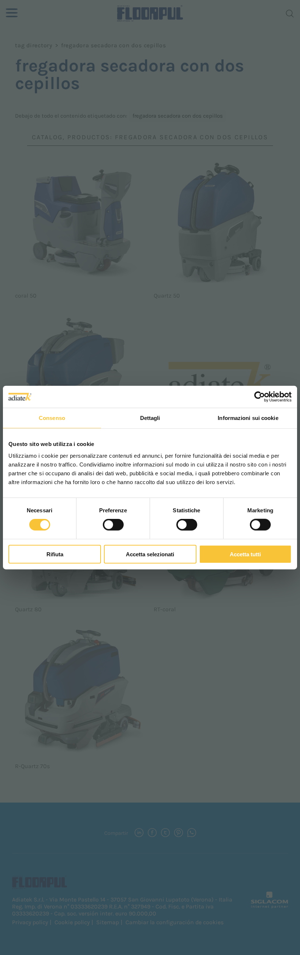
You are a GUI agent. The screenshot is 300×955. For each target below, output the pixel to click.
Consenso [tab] (52, 418)
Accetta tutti (245, 554)
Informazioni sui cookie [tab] (248, 418)
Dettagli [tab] (150, 418)
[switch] (113, 525)
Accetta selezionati (150, 554)
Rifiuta (54, 554)
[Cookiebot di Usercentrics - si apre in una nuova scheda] (260, 396)
